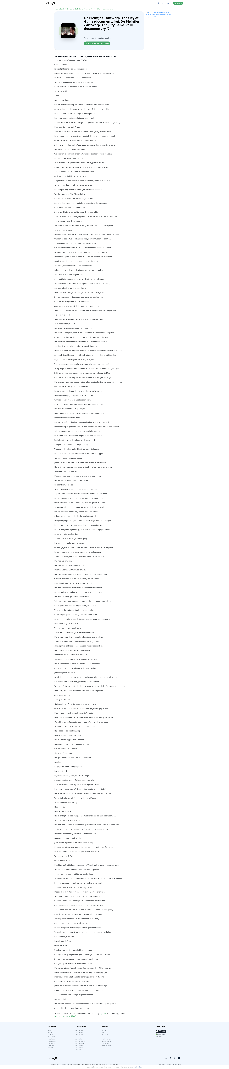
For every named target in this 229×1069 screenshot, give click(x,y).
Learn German (79, 1037)
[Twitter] (174, 1058)
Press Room (105, 1043)
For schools (51, 1039)
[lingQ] (50, 3)
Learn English (79, 1030)
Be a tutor (105, 1035)
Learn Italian (78, 1039)
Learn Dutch (60, 9)
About (50, 1030)
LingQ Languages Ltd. (62, 1064)
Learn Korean (79, 1047)
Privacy (164, 1064)
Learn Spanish (79, 1032)
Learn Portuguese (80, 1041)
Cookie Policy (177, 1064)
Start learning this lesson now (97, 43)
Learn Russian (79, 1050)
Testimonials (51, 1045)
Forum (104, 1030)
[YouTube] (179, 1058)
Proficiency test (106, 1039)
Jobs (103, 1037)
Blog (103, 1032)
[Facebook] (170, 1058)
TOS (160, 1064)
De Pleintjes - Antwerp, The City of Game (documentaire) (94, 9)
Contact (50, 1035)
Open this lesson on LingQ (65, 1016)
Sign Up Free (178, 3)
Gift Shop (50, 1047)
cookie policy (137, 1067)
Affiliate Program (107, 1041)
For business (52, 1041)
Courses (69, 9)
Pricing (50, 1032)
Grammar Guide (106, 1045)
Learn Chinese (79, 1045)
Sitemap (169, 1064)
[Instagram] (166, 1058)
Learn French (79, 1035)
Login (168, 3)
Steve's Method (52, 1037)
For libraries (51, 1043)
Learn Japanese (79, 1043)
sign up (103, 1013)
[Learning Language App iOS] (161, 1031)
